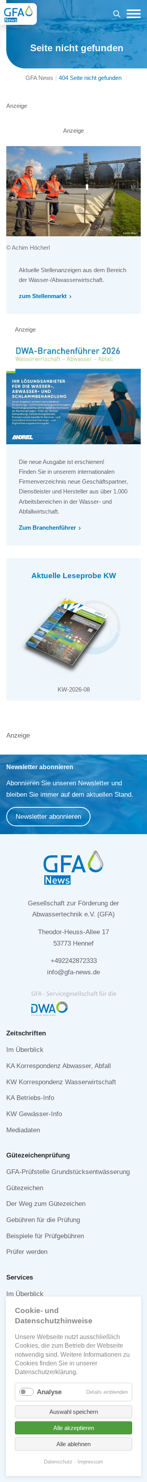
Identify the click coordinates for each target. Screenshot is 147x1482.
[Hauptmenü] (132, 13)
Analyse (49, 1392)
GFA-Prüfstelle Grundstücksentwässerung (68, 1172)
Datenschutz (58, 1462)
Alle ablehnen (73, 1444)
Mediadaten (23, 1130)
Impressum (90, 1462)
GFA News (39, 77)
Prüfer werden (26, 1252)
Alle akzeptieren (73, 1428)
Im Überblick (25, 1050)
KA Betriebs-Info (30, 1098)
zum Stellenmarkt (43, 296)
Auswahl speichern (73, 1411)
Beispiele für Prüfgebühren (45, 1236)
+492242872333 (74, 961)
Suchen (117, 15)
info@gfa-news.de (73, 972)
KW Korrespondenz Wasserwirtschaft (61, 1082)
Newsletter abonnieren (48, 816)
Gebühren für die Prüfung (43, 1220)
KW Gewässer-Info (34, 1114)
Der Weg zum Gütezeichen (45, 1203)
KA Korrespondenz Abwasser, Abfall (58, 1066)
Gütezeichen (24, 1188)
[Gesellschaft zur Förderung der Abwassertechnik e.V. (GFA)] (18, 14)
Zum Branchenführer (47, 527)
